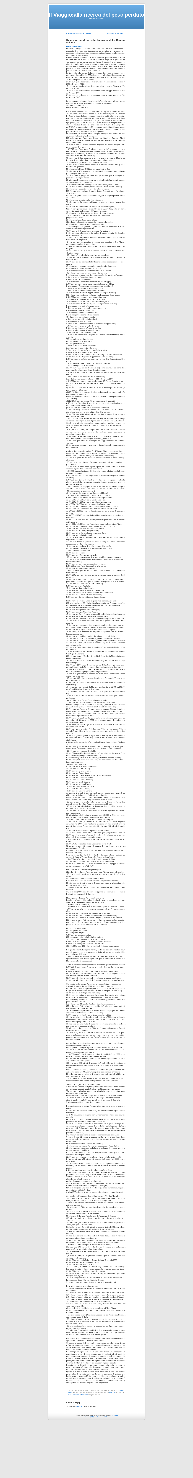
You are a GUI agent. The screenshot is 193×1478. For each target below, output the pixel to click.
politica (70, 1392)
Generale (121, 1390)
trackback (84, 1395)
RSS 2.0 (112, 1392)
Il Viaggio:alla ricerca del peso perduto (96, 15)
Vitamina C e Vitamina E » (116, 33)
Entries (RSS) (89, 1417)
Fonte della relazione (74, 46)
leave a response (73, 1395)
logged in (78, 1406)
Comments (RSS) (102, 1417)
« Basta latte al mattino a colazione (78, 33)
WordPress (115, 1415)
